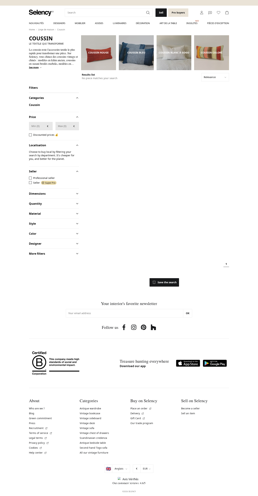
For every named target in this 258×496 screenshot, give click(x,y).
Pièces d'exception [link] (218, 23)
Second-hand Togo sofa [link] (93, 447)
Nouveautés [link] (36, 23)
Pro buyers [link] (178, 12)
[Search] (148, 12)
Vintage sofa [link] (87, 428)
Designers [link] (59, 23)
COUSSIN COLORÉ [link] (211, 52)
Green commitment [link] (40, 418)
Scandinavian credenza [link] (93, 438)
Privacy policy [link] (39, 442)
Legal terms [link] (38, 438)
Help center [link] (38, 452)
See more (34, 67)
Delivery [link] (137, 413)
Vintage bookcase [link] (90, 413)
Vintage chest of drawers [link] (94, 433)
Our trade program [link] (141, 423)
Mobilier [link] (80, 23)
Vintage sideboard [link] (90, 418)
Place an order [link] (141, 408)
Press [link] (32, 423)
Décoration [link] (143, 23)
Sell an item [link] (188, 413)
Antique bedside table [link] (93, 442)
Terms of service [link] (40, 433)
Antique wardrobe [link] (90, 408)
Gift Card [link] (137, 418)
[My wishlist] (218, 13)
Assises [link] (99, 23)
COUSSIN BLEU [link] (136, 52)
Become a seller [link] (190, 408)
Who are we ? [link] (37, 408)
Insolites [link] (191, 22)
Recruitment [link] (38, 428)
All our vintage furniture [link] (94, 452)
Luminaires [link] (119, 23)
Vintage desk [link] (87, 423)
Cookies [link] (35, 447)
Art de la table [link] (168, 23)
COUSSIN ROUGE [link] (98, 52)
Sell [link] (161, 12)
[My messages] (210, 13)
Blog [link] (31, 413)
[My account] (202, 13)
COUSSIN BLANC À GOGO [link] (174, 52)
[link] (41, 13)
